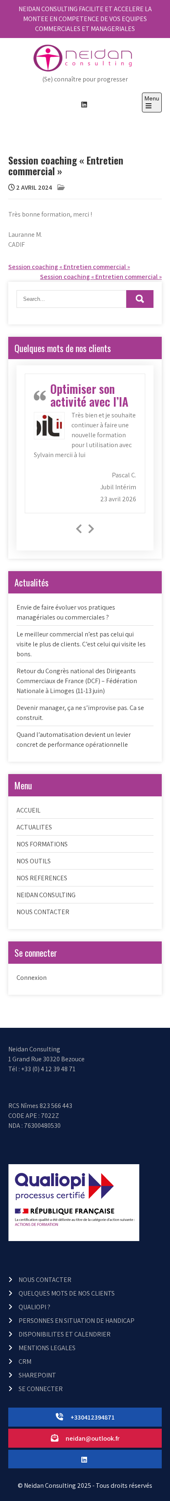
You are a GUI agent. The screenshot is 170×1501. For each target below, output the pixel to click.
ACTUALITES (34, 827)
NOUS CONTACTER (43, 912)
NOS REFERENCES (42, 878)
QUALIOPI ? (34, 1307)
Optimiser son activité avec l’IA (89, 395)
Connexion (32, 977)
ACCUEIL (28, 810)
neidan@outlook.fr (93, 1438)
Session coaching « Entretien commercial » (69, 266)
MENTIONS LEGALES (47, 1348)
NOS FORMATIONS (42, 844)
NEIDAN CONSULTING (46, 895)
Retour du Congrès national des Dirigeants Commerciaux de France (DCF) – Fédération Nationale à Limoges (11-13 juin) (77, 681)
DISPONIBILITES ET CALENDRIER (65, 1334)
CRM (25, 1361)
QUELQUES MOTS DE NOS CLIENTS (67, 1293)
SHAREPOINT (37, 1375)
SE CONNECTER (41, 1388)
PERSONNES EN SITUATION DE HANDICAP (77, 1320)
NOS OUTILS (34, 861)
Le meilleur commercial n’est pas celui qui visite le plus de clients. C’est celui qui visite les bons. (81, 644)
